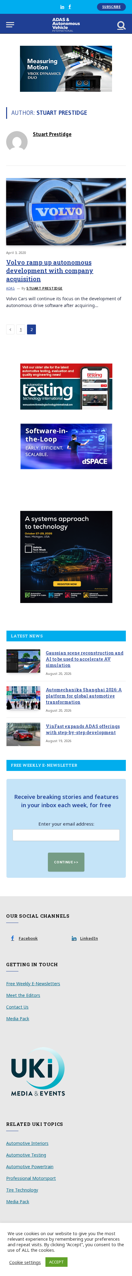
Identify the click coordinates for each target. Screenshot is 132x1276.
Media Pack (17, 1018)
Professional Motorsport (31, 1178)
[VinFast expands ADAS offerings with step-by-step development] (23, 734)
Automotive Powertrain (29, 1166)
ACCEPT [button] (56, 1262)
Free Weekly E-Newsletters (33, 983)
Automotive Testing (26, 1155)
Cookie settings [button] (25, 1262)
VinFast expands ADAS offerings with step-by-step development (83, 729)
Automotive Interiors (27, 1143)
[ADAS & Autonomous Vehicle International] (66, 25)
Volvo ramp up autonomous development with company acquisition (49, 270)
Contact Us (17, 1007)
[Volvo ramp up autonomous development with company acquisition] (66, 211)
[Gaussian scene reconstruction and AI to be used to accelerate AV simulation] (23, 661)
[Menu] (10, 25)
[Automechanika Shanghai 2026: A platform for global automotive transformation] (23, 698)
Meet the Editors (23, 995)
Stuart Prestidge (52, 134)
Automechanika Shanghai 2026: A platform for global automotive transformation (84, 696)
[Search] (121, 25)
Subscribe (111, 7)
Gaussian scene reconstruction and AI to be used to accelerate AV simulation (84, 659)
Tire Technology (22, 1190)
